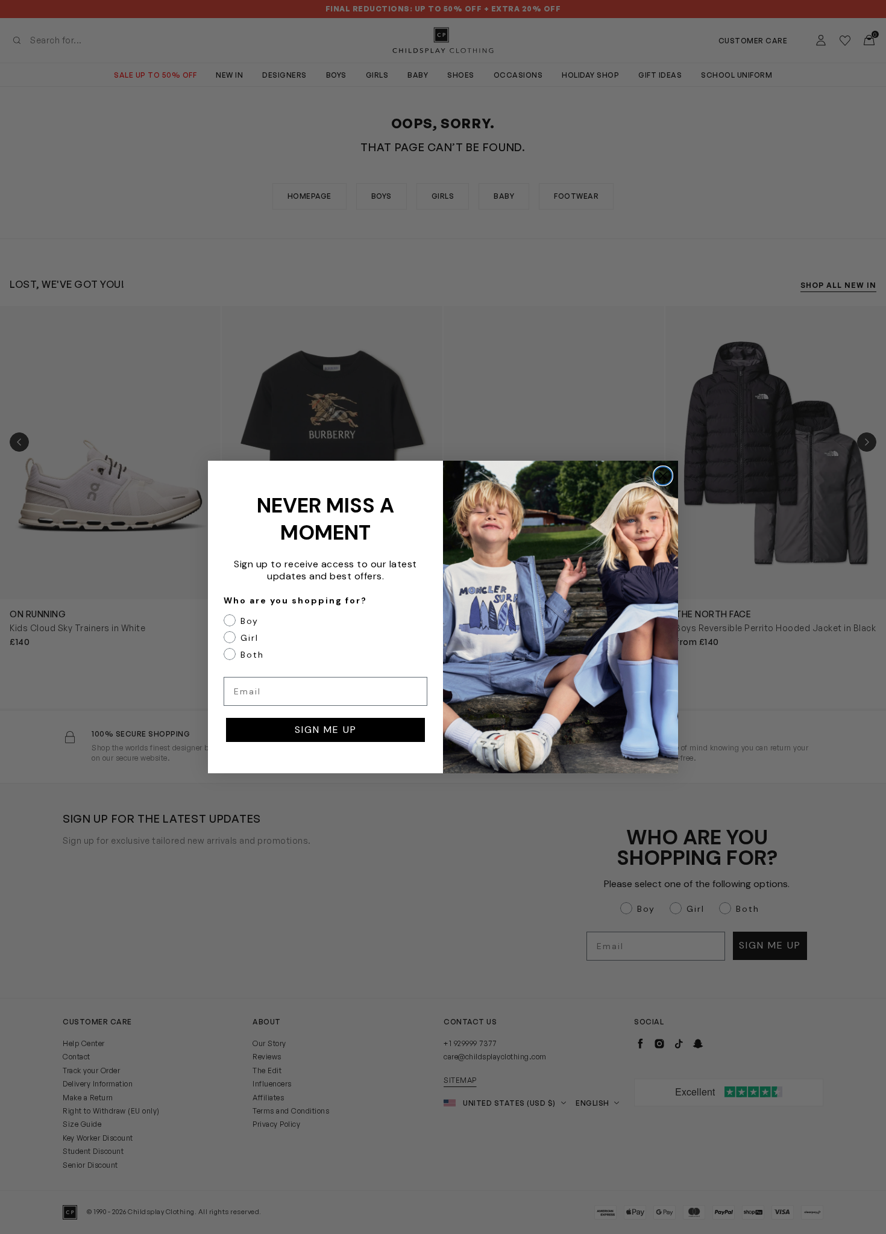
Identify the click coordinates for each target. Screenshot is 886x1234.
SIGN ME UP (326, 729)
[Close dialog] (663, 476)
